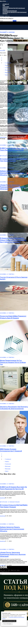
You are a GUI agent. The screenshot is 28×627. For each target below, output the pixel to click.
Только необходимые (7, 623)
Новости (7, 43)
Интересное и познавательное (14, 50)
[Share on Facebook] (15, 454)
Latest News (6, 6)
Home (4, 5)
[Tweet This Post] (15, 455)
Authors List (6, 4)
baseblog (2, 50)
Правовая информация (10, 11)
